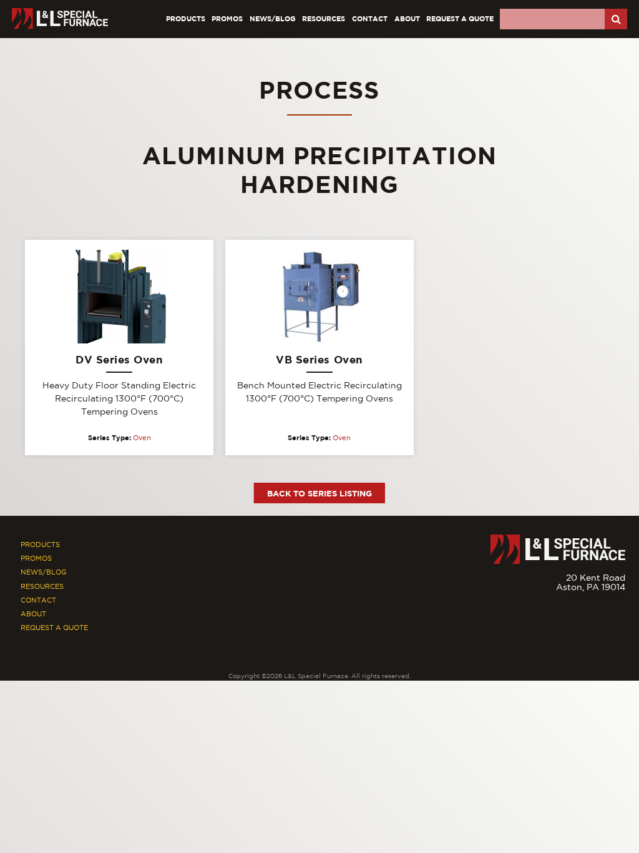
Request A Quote (460, 18)
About (407, 18)
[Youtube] (618, 618)
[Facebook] (597, 618)
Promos (227, 18)
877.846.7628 (596, 597)
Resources (323, 18)
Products (185, 18)
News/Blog (273, 18)
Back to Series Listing (319, 493)
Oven (142, 437)
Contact (370, 18)
